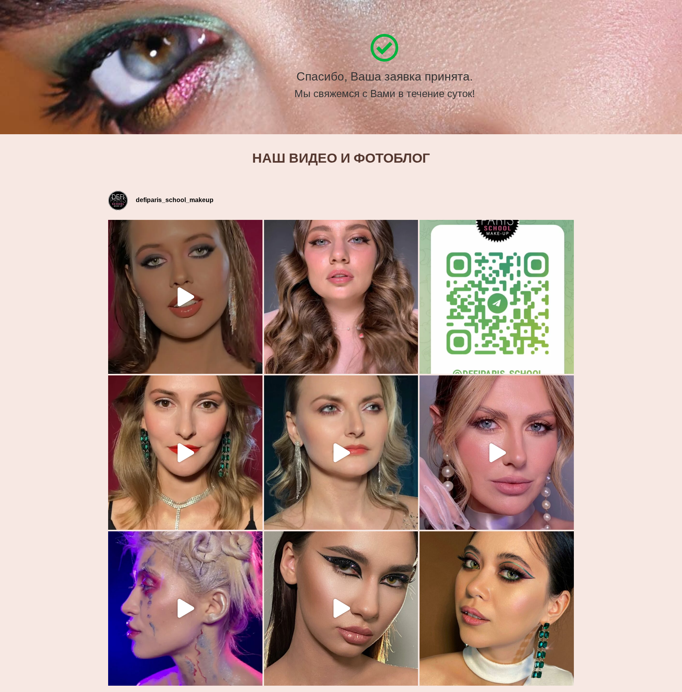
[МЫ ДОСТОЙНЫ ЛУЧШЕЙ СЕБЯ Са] (341, 452)
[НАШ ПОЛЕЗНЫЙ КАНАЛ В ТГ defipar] (497, 297)
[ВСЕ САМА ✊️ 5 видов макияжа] (185, 452)
